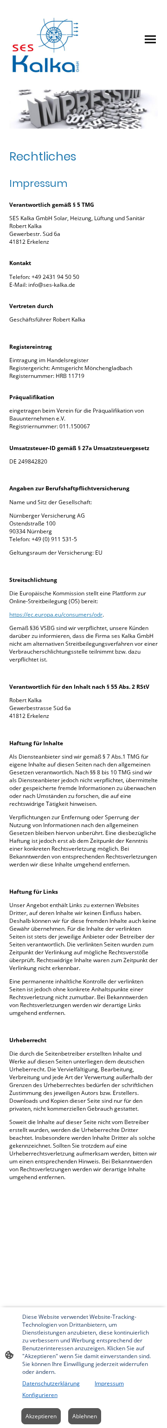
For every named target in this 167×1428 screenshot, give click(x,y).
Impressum (109, 1383)
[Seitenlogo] (45, 39)
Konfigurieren (40, 1395)
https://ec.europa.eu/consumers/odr (56, 614)
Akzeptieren (41, 1416)
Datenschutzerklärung (51, 1383)
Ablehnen (84, 1416)
